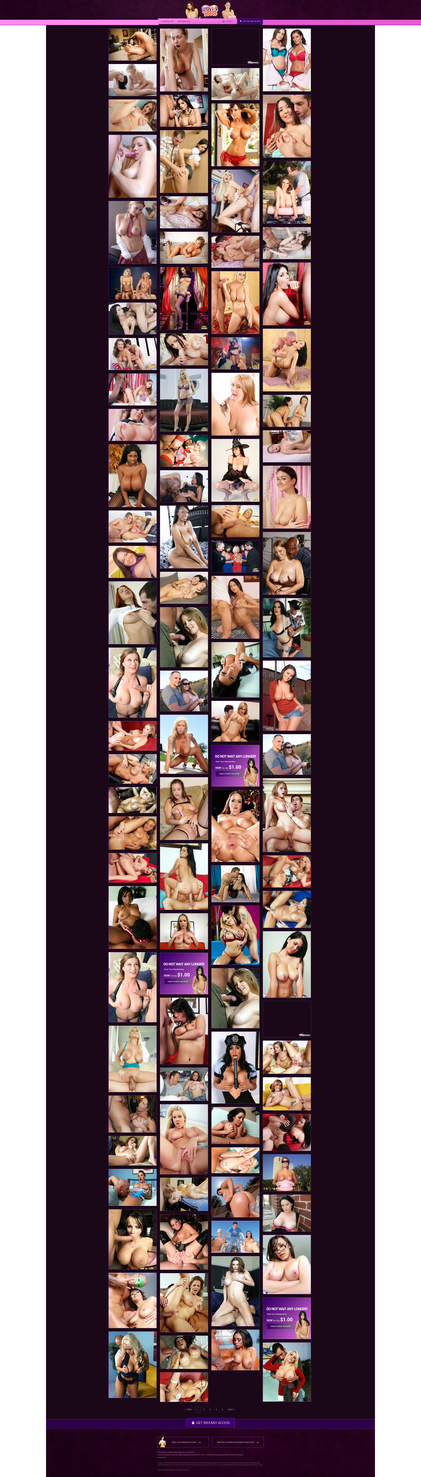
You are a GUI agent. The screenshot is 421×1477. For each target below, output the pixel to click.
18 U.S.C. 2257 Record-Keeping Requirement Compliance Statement (222, 1455)
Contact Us (196, 1455)
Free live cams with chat (184, 1442)
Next (231, 1409)
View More (191, 1452)
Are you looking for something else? (235, 1442)
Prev (189, 1409)
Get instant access (251, 21)
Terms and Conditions (164, 1455)
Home (159, 1452)
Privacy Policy (161, 1457)
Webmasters (188, 1455)
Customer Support (178, 1455)
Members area (185, 21)
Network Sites (168, 21)
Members (165, 1452)
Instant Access (182, 1452)
